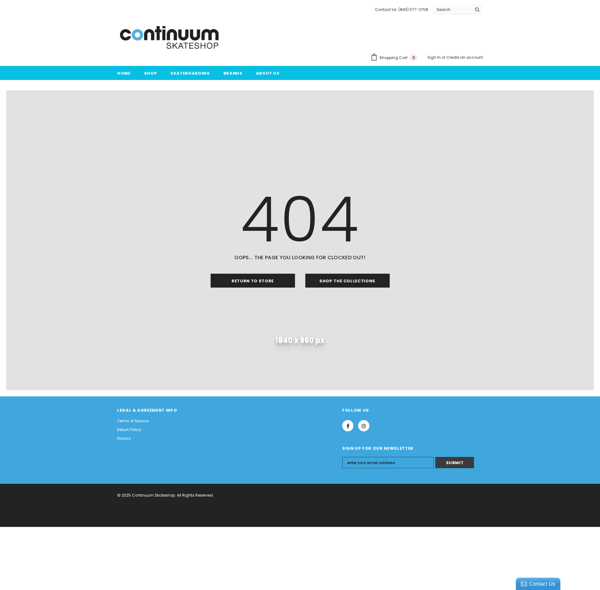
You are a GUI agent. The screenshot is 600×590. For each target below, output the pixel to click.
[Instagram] (363, 425)
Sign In (435, 57)
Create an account (464, 57)
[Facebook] (347, 425)
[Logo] (170, 37)
